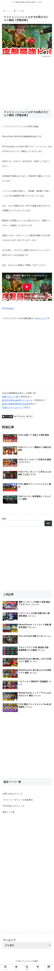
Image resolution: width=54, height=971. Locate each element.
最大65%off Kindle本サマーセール (17, 400)
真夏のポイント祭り (11, 397)
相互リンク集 (9, 812)
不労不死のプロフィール (14, 806)
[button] (49, 505)
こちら (42, 318)
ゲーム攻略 (8, 416)
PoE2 (30, 416)
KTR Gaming (8, 308)
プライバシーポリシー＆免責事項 (18, 800)
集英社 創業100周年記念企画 (15, 404)
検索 (4, 519)
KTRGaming (20, 416)
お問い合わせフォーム (13, 794)
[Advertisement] (27, 81)
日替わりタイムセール (12, 407)
